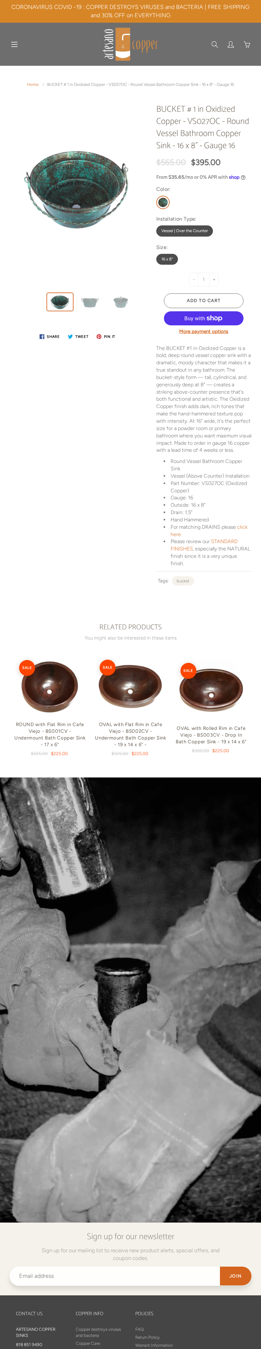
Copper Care (88, 1343)
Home (33, 84)
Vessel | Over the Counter (184, 230)
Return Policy (147, 1337)
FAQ (139, 1329)
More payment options (203, 331)
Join (235, 1276)
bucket (183, 581)
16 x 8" (167, 259)
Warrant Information (154, 1345)
